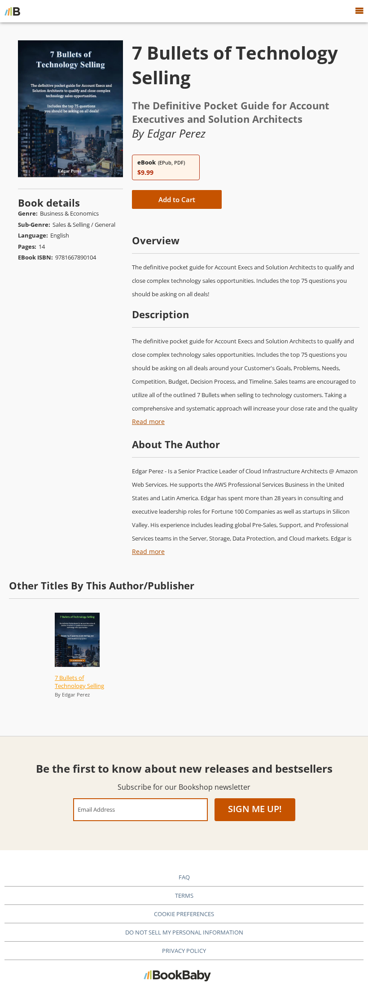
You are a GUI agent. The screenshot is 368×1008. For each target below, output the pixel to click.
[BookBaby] (12, 11)
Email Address (96, 809)
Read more (148, 421)
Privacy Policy (184, 951)
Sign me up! (255, 809)
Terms (184, 895)
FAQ (184, 877)
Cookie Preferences (184, 914)
